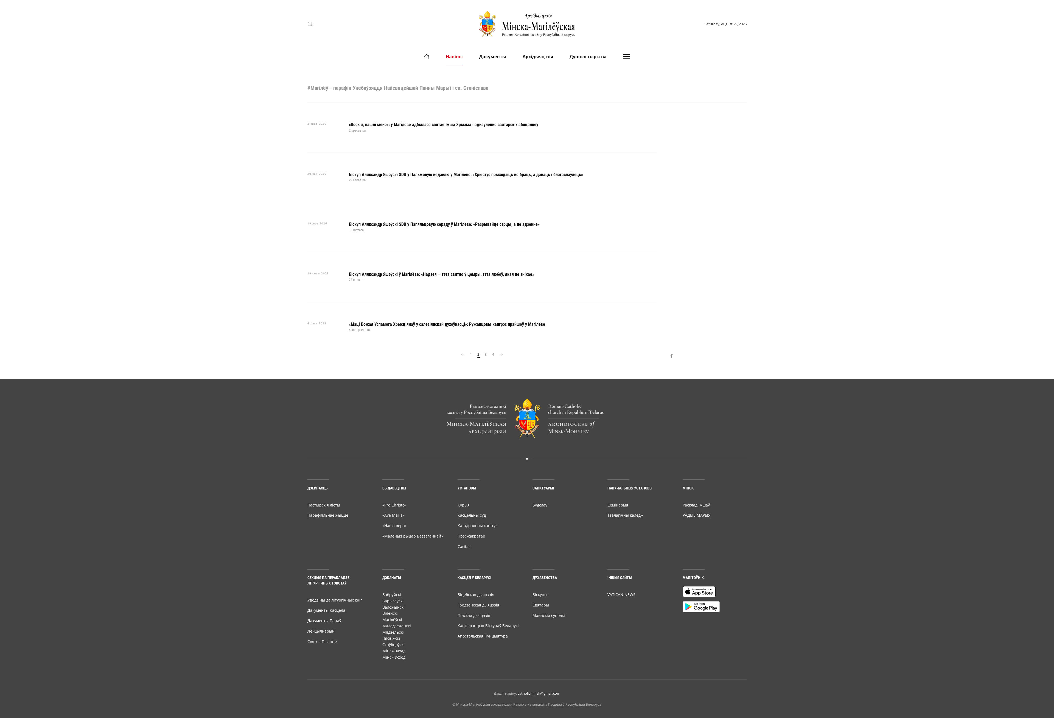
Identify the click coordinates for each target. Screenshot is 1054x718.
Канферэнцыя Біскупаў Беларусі (488, 625)
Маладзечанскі (396, 625)
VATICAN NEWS (621, 594)
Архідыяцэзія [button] (538, 57)
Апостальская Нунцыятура (483, 636)
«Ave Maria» (393, 515)
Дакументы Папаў (324, 620)
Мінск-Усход (393, 657)
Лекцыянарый (321, 631)
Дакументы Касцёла (326, 610)
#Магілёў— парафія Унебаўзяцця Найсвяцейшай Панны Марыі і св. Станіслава (397, 88)
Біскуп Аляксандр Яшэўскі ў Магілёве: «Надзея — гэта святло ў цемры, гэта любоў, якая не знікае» (441, 274)
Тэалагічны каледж (625, 515)
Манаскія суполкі (548, 615)
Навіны (454, 57)
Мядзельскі (393, 632)
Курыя (464, 505)
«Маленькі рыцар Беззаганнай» (412, 536)
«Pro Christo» (394, 505)
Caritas (464, 546)
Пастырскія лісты (323, 505)
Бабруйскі (391, 594)
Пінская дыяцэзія (474, 615)
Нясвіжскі (391, 638)
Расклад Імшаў (696, 505)
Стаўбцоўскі (393, 644)
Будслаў (539, 505)
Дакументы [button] (492, 57)
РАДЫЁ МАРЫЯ (697, 515)
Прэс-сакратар (471, 536)
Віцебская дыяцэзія (476, 594)
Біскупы (539, 594)
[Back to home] (527, 24)
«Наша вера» (394, 525)
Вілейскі (390, 613)
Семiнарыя (617, 505)
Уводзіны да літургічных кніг (334, 600)
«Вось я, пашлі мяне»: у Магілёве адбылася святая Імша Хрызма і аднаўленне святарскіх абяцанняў (443, 124)
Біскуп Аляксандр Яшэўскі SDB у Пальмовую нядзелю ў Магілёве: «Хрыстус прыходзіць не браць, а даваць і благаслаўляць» (466, 174)
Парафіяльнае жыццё (327, 515)
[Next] (501, 355)
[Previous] (463, 355)
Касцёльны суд (472, 515)
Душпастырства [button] (588, 57)
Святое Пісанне (322, 641)
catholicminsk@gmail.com (539, 693)
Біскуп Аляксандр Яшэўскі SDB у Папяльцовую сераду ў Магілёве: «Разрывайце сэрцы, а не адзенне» (444, 224)
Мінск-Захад (393, 650)
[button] (310, 24)
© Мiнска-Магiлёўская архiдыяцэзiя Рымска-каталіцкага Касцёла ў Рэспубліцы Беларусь (527, 704)
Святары (540, 605)
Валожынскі (393, 607)
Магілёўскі (392, 619)
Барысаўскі (392, 600)
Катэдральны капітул (478, 525)
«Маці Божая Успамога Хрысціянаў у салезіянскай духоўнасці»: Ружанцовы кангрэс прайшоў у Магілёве (447, 324)
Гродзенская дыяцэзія (478, 605)
